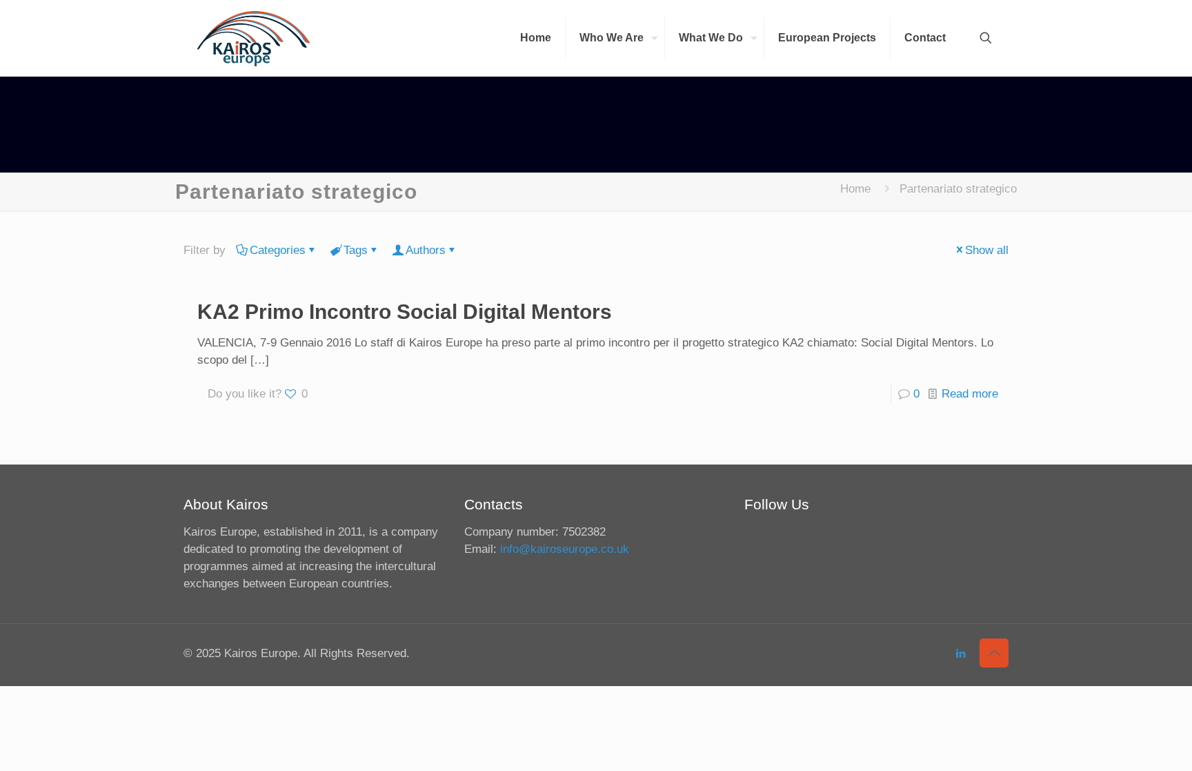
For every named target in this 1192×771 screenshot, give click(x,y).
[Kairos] (253, 38)
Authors (426, 250)
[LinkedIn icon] (960, 653)
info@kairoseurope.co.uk (564, 549)
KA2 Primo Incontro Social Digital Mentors (404, 311)
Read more (970, 393)
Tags (356, 250)
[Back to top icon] (994, 652)
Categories (278, 250)
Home (855, 188)
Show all (987, 250)
